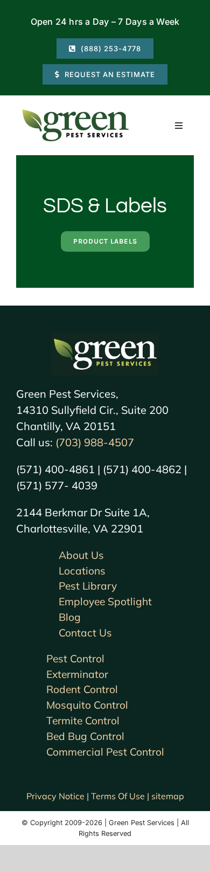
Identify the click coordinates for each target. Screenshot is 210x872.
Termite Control (83, 720)
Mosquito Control (87, 704)
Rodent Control (82, 689)
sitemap (167, 796)
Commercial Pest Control (105, 751)
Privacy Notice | (58, 796)
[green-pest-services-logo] (75, 111)
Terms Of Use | (121, 796)
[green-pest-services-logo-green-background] (105, 337)
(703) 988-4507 (94, 442)
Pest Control (75, 658)
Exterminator (77, 674)
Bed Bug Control (85, 736)
